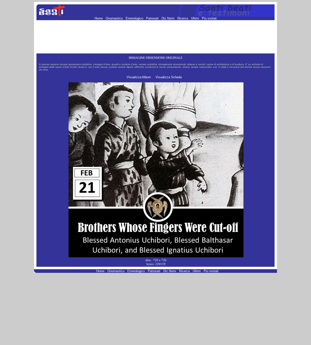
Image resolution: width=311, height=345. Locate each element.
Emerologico (135, 18)
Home (99, 18)
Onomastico (115, 18)
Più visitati (209, 18)
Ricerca (183, 18)
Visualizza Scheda (169, 77)
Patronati (153, 18)
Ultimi (195, 18)
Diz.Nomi (168, 18)
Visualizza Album (139, 77)
